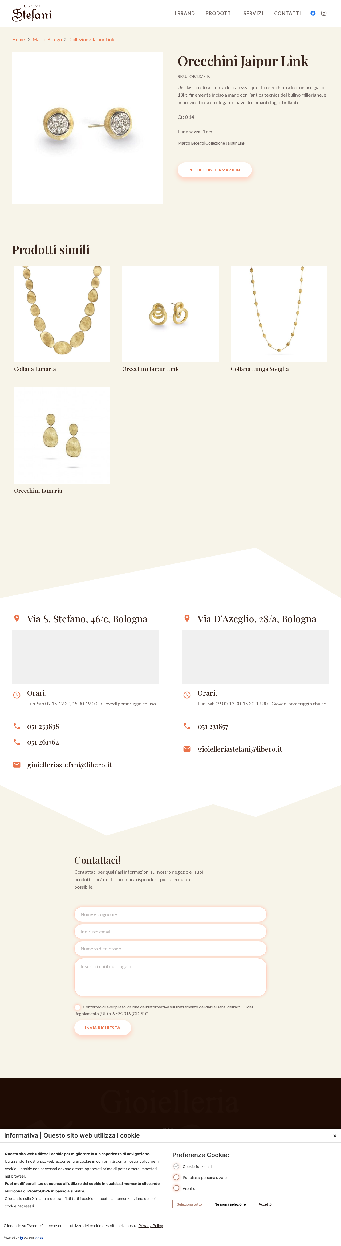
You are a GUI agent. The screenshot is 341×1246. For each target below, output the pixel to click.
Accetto (265, 1204)
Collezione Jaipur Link (91, 39)
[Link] (62, 321)
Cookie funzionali (197, 1166)
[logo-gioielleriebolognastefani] (32, 13)
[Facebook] (313, 13)
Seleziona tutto (189, 1204)
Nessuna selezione (230, 1204)
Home (18, 39)
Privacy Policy (151, 1225)
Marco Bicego (47, 39)
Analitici (189, 1188)
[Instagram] (323, 13)
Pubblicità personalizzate (205, 1177)
